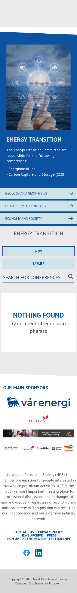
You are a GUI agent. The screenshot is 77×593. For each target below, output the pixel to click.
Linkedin (38, 553)
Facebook (26, 553)
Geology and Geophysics (26, 193)
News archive (32, 535)
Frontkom (55, 583)
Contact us (24, 532)
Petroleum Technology (25, 206)
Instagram (50, 553)
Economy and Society (23, 218)
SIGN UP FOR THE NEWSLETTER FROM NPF (38, 538)
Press (52, 535)
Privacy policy (50, 532)
